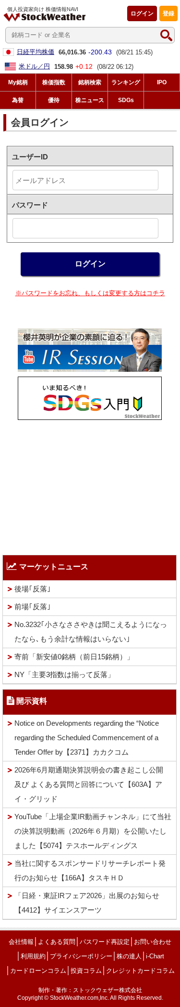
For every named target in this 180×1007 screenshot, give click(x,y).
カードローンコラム (38, 970)
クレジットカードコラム (140, 970)
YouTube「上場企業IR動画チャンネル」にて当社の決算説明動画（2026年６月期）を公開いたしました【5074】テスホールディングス (92, 831)
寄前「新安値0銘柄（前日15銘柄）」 (74, 657)
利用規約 (33, 956)
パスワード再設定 (105, 941)
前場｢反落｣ (32, 606)
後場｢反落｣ (32, 589)
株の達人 (129, 956)
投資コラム (86, 970)
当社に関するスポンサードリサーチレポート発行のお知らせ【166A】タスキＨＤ (90, 870)
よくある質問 (56, 941)
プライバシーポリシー (81, 956)
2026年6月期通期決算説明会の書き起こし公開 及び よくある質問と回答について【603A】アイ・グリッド (88, 784)
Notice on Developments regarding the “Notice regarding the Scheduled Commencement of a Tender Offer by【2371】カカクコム (86, 737)
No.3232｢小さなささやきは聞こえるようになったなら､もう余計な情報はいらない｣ (90, 631)
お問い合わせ (152, 941)
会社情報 (21, 941)
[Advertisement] (90, 485)
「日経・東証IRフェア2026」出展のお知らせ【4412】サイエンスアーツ (86, 902)
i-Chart (155, 956)
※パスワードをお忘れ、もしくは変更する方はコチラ (90, 293)
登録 (168, 13)
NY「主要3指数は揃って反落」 (64, 674)
